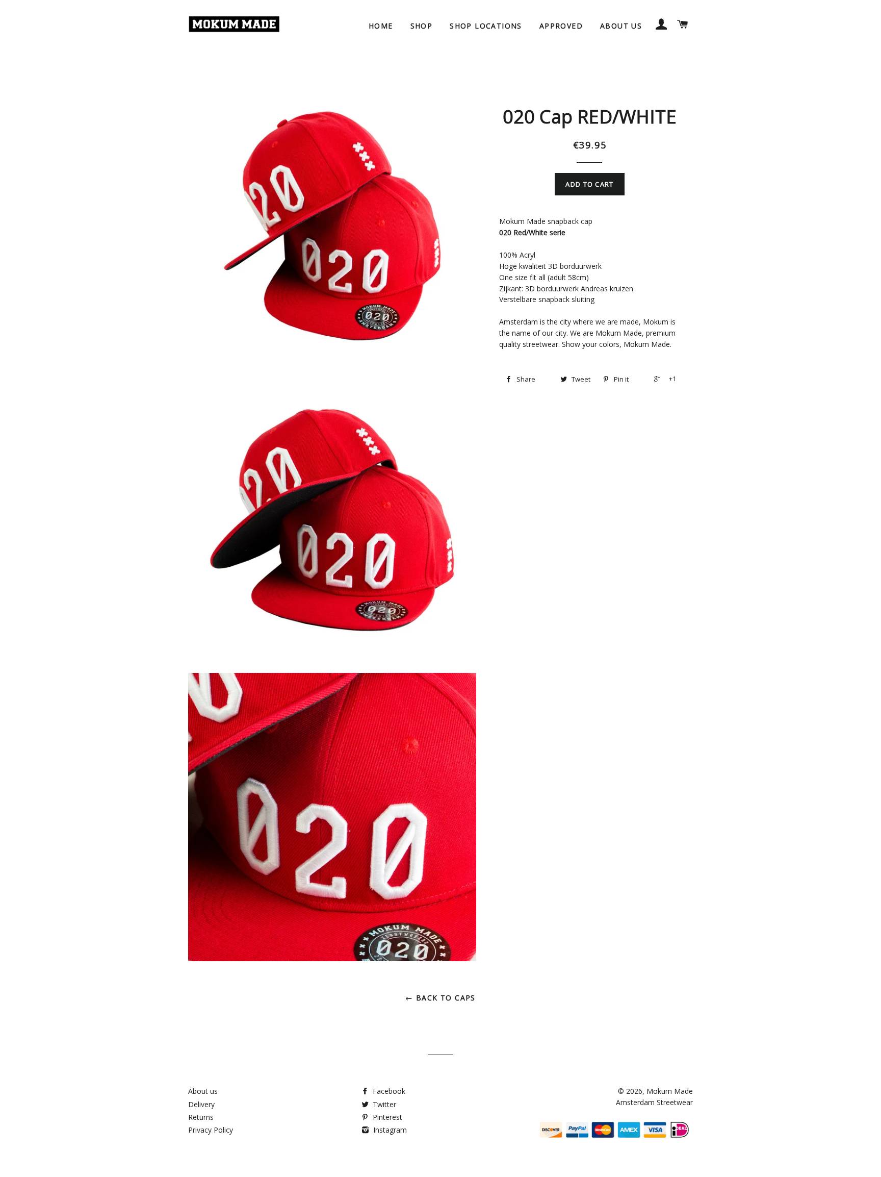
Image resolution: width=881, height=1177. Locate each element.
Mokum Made (669, 1091)
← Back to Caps (440, 998)
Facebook (388, 1091)
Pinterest (386, 1117)
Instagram (389, 1130)
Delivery (201, 1104)
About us (621, 26)
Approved (561, 26)
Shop (421, 26)
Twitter (383, 1104)
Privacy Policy (210, 1130)
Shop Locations (486, 26)
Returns (201, 1117)
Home (381, 26)
